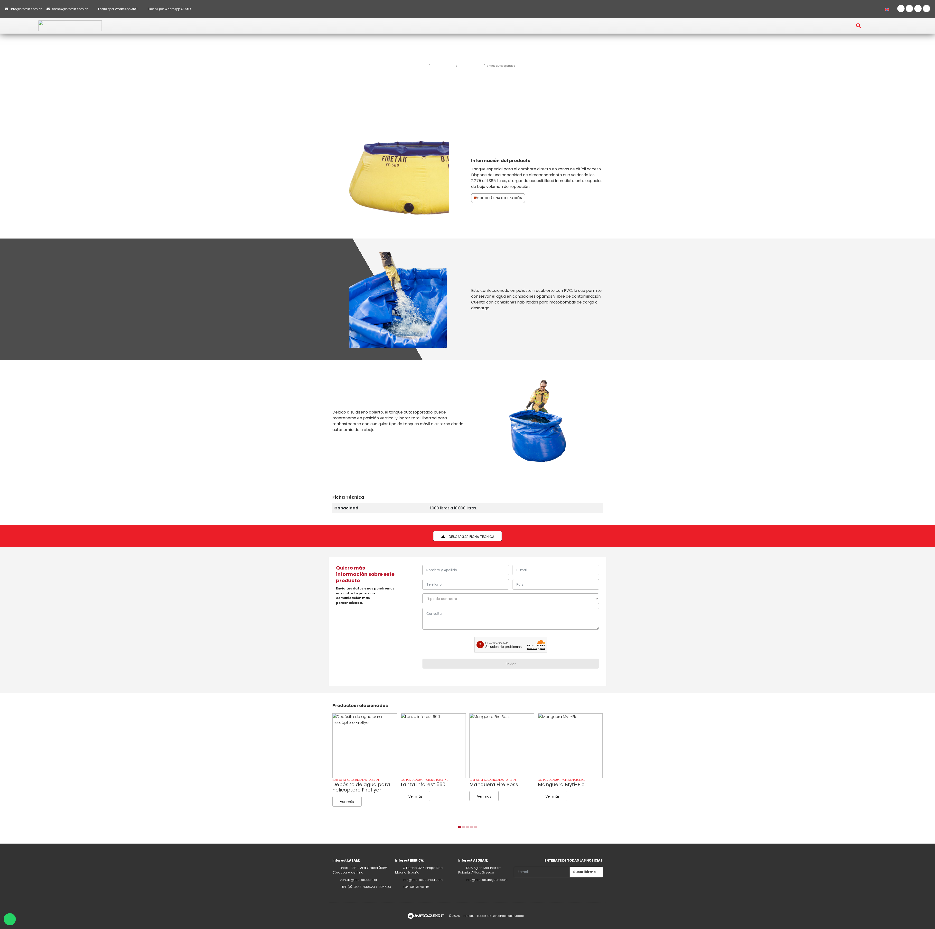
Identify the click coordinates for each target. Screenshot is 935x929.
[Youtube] (918, 8)
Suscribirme (585, 871)
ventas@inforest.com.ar (358, 879)
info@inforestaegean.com (486, 879)
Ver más (347, 801)
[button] (391, 23)
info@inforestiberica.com (423, 879)
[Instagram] (909, 8)
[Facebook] (901, 8)
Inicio (424, 66)
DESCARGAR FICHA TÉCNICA (471, 536)
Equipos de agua (470, 66)
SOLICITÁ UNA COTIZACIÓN (499, 198)
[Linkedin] (926, 8)
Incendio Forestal (442, 66)
